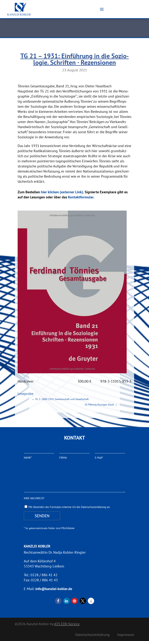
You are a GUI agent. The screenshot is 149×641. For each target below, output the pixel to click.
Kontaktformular (80, 197)
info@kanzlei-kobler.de (53, 588)
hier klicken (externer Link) (62, 192)
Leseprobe (25, 393)
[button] (58, 601)
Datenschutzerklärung (92, 635)
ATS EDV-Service (67, 624)
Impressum (125, 635)
